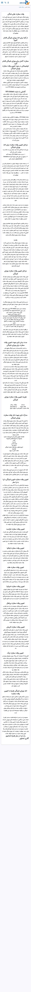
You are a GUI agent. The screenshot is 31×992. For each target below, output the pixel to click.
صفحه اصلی (27, 7)
